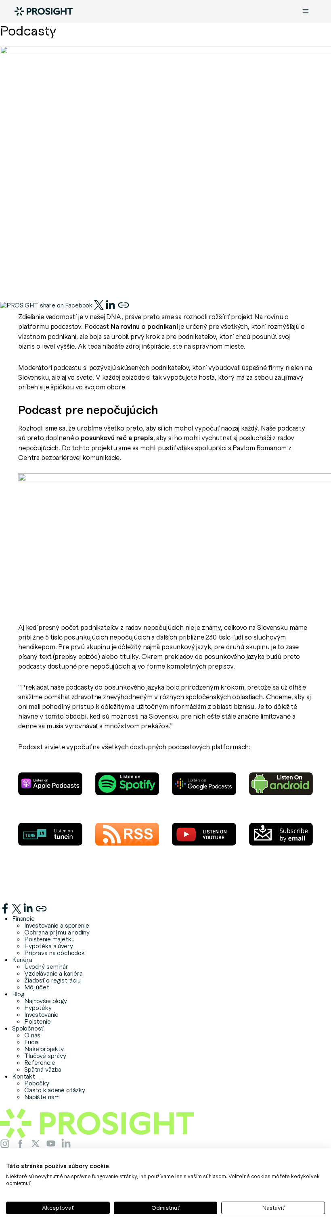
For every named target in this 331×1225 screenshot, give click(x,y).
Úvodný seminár (46, 966)
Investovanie (41, 1014)
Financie (23, 918)
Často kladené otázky (54, 1090)
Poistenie (37, 1021)
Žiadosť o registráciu (52, 980)
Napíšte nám (41, 1097)
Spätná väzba (42, 1069)
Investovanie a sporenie (56, 925)
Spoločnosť (27, 1028)
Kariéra (22, 959)
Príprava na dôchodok (54, 953)
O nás (32, 1035)
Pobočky (36, 1083)
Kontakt (23, 1076)
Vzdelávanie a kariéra (53, 973)
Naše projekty (44, 1049)
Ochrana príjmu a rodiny (57, 932)
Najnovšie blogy (45, 1001)
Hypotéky (38, 1007)
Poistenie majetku (49, 939)
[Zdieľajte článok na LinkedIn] (110, 303)
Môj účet (36, 987)
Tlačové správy (45, 1055)
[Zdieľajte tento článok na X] (99, 303)
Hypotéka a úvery (48, 946)
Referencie (39, 1062)
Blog (18, 994)
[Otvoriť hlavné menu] (305, 11)
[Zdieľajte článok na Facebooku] (47, 303)
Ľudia (31, 1042)
